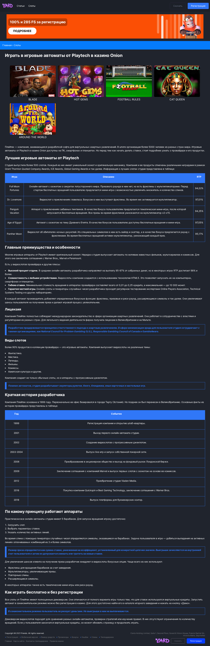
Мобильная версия (29, 637)
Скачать (177, 5)
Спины (94, 637)
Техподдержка (107, 637)
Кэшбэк (85, 637)
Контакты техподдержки (37, 641)
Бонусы (75, 637)
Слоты (31, 5)
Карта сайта (18, 641)
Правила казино (57, 641)
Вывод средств (48, 637)
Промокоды (63, 637)
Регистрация (198, 5)
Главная (8, 641)
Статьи (21, 5)
